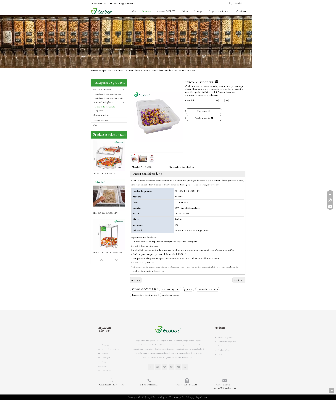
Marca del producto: (178, 167)
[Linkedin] (158, 367)
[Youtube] (171, 367)
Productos (105, 345)
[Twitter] (164, 367)
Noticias (105, 353)
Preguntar (202, 111)
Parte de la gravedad (102, 89)
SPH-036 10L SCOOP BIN (144, 289)
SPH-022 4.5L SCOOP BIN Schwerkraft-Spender (109, 213)
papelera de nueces (170, 295)
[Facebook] (151, 367)
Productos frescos (101, 120)
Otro (95, 124)
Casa (103, 341)
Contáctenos (106, 370)
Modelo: (136, 167)
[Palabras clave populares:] (230, 3)
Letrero (204, 397)
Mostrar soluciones (101, 115)
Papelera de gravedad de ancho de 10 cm (111, 94)
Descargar (106, 357)
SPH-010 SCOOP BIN (103, 252)
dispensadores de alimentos (144, 295)
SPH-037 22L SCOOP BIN (105, 173)
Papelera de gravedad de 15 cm (109, 97)
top (331, 390)
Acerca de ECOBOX (110, 349)
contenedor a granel (170, 289)
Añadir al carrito (202, 118)
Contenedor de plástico (103, 102)
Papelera (99, 110)
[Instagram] (178, 367)
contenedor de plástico (207, 289)
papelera (188, 289)
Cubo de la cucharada (105, 106)
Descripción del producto (147, 173)
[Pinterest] (185, 367)
